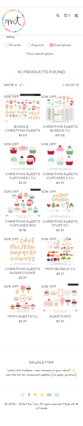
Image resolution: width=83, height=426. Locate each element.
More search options (39, 53)
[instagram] (24, 395)
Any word (37, 45)
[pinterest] (36, 395)
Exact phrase (62, 45)
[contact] (58, 395)
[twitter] (43, 395)
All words (15, 45)
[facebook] (30, 395)
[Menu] (76, 15)
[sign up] (50, 395)
